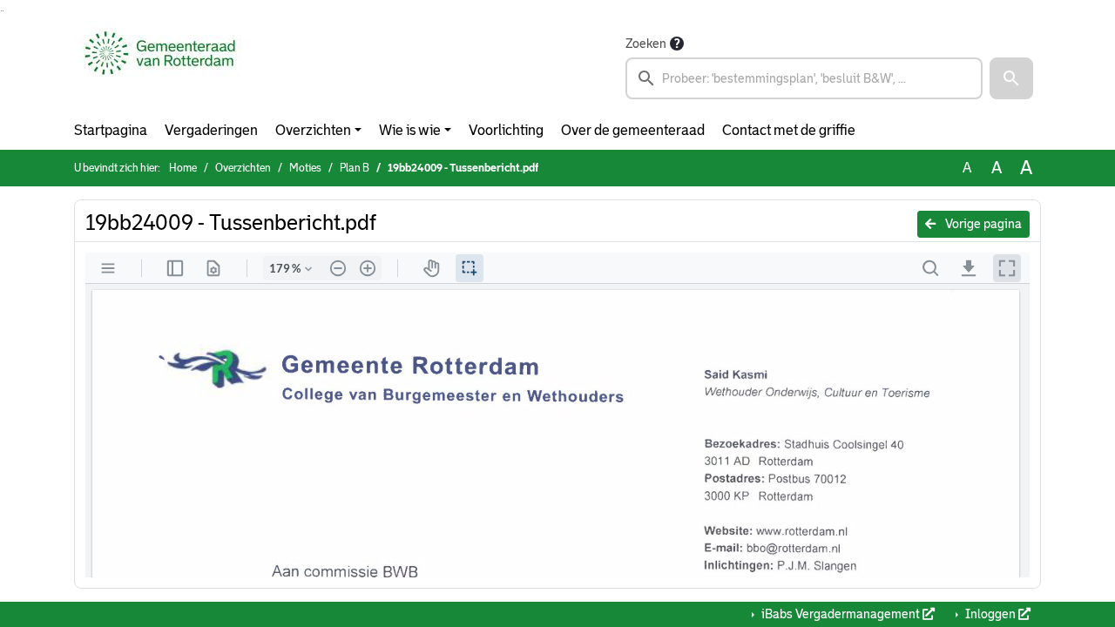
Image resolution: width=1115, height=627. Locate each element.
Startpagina (110, 130)
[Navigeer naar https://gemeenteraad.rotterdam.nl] (160, 66)
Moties (305, 168)
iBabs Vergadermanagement (840, 614)
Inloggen (990, 614)
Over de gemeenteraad (633, 130)
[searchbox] (804, 78)
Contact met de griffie (788, 130)
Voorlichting (506, 130)
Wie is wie (410, 130)
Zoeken (645, 44)
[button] (1011, 78)
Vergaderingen (211, 130)
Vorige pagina (982, 224)
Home (183, 168)
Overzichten (313, 130)
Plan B (354, 168)
